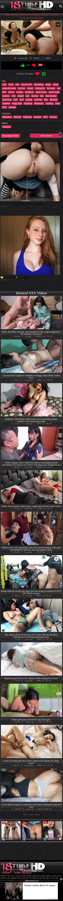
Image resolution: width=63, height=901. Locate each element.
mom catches (41, 92)
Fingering (28, 103)
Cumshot (6, 103)
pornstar (12, 107)
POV (4, 107)
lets (58, 88)
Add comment (50, 135)
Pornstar (53, 117)
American (6, 127)
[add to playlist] (44, 74)
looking (20, 92)
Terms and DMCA (23, 873)
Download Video (10, 135)
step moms (6, 99)
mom (57, 103)
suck (21, 99)
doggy (48, 84)
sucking (29, 99)
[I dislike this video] (34, 65)
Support (6, 873)
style (15, 99)
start (27, 96)
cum (17, 84)
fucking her (40, 88)
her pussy (51, 88)
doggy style (17, 103)
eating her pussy (9, 88)
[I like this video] (23, 65)
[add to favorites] (37, 74)
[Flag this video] (40, 65)
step (41, 96)
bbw (46, 99)
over (13, 96)
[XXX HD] (31, 6)
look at (11, 92)
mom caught (54, 92)
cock (4, 84)
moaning (49, 103)
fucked (30, 88)
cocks (11, 84)
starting (35, 96)
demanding (38, 84)
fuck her (21, 88)
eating (55, 84)
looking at (29, 92)
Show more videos (31, 814)
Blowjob (53, 99)
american (38, 99)
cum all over (26, 84)
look (4, 92)
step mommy (51, 96)
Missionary (39, 103)
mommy (5, 96)
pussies (20, 96)
